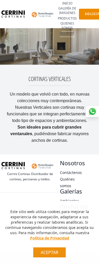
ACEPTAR (49, 252)
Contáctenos (71, 172)
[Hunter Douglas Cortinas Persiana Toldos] (42, 14)
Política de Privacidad (49, 238)
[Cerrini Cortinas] (13, 14)
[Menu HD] (67, 32)
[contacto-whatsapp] (92, 111)
